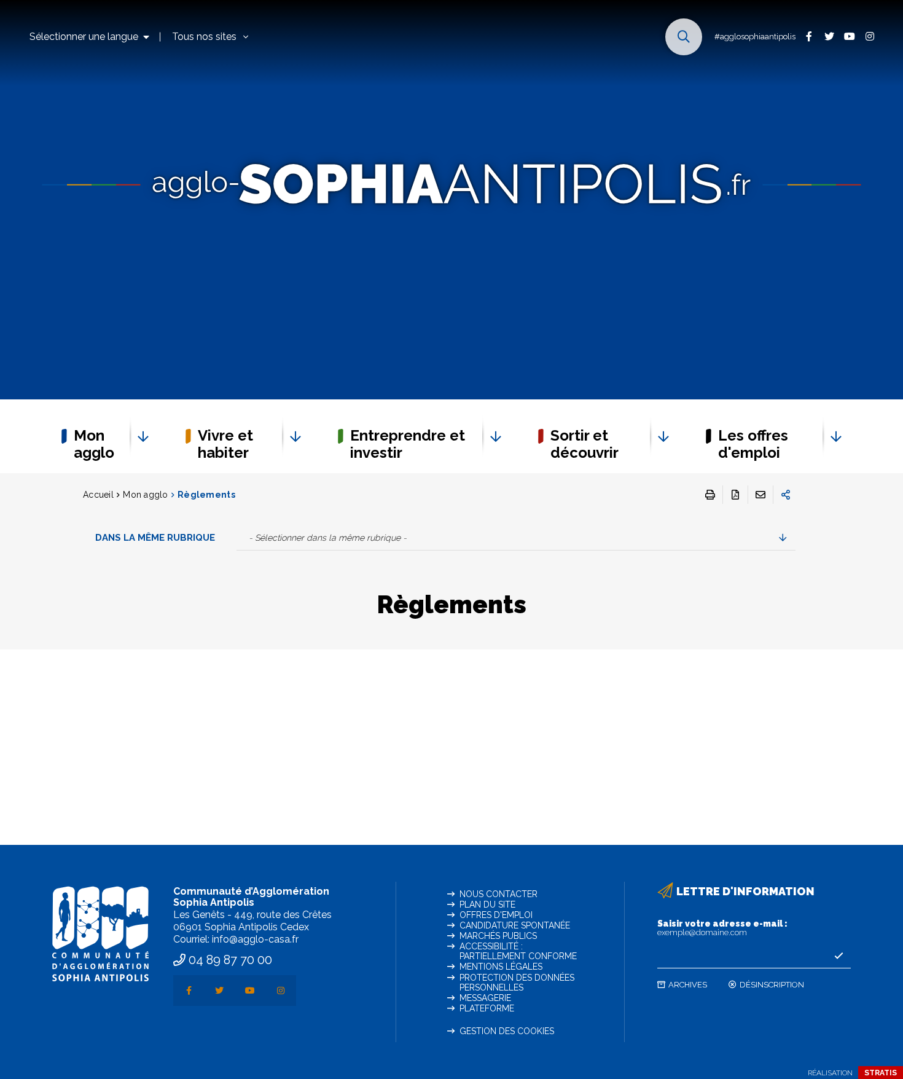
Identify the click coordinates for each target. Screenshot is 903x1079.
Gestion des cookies (506, 1031)
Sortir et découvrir (584, 443)
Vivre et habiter (225, 443)
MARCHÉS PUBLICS (498, 936)
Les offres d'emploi (753, 443)
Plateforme (486, 1008)
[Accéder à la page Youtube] (849, 36)
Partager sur (785, 494)
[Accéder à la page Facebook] (809, 36)
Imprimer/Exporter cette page (710, 494)
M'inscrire (838, 956)
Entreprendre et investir (407, 443)
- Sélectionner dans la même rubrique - (328, 538)
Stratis (880, 1073)
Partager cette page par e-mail (760, 494)
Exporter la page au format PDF (735, 494)
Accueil (98, 495)
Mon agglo (94, 443)
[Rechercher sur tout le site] (683, 36)
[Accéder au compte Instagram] (869, 36)
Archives (687, 984)
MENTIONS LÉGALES (500, 966)
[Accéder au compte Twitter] (829, 36)
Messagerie (485, 998)
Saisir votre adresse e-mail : (722, 928)
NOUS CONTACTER (498, 894)
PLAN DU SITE (487, 904)
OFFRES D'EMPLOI (496, 915)
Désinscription (772, 984)
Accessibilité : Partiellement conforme (518, 951)
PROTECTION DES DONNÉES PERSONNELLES (516, 982)
